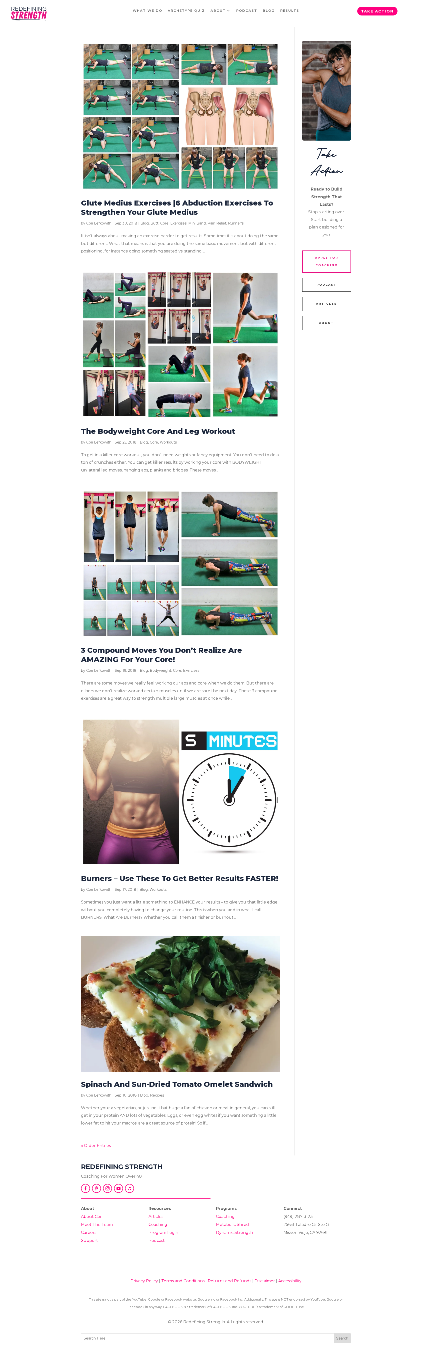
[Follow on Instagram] (107, 1188)
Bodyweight (160, 670)
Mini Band (197, 223)
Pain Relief (217, 223)
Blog (269, 10)
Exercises (178, 223)
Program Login (163, 1232)
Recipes (157, 1095)
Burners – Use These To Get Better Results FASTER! (179, 878)
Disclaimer (264, 1281)
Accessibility (290, 1281)
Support (89, 1240)
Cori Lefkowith (99, 223)
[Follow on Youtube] (118, 1188)
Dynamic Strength (234, 1232)
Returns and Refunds (229, 1281)
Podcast (246, 10)
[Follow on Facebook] (85, 1188)
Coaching (157, 1224)
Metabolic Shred (232, 1224)
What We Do (147, 10)
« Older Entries (96, 1145)
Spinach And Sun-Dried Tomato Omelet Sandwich (177, 1084)
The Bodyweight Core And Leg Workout (158, 431)
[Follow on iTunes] (129, 1188)
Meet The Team (97, 1224)
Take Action (377, 11)
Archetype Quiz (186, 10)
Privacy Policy (144, 1281)
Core (164, 223)
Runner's (236, 223)
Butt (154, 223)
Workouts (168, 442)
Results (289, 10)
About (218, 10)
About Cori (91, 1216)
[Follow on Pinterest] (96, 1188)
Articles (155, 1216)
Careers (88, 1232)
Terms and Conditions (182, 1281)
